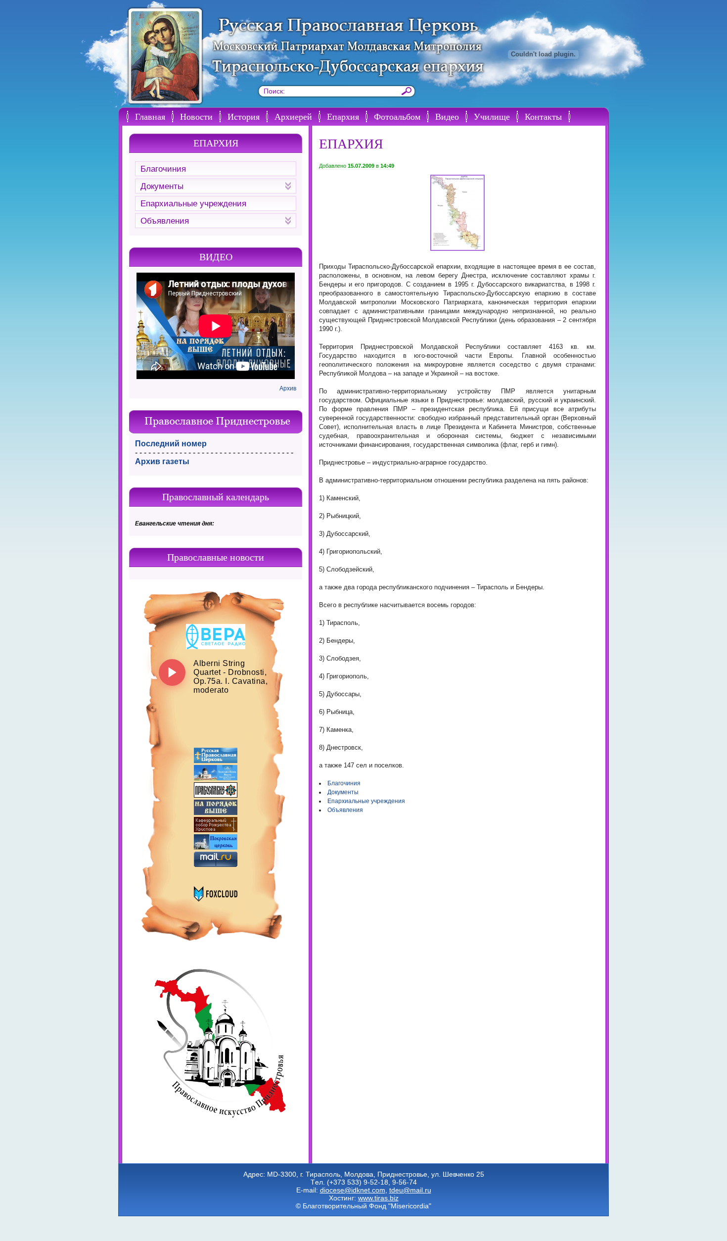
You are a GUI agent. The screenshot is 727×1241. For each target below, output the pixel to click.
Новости (196, 116)
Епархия (343, 116)
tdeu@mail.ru (410, 1190)
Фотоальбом (397, 116)
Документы (343, 792)
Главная (150, 116)
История (243, 116)
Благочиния (344, 783)
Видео (447, 116)
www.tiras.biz (378, 1198)
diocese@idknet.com (352, 1190)
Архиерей (293, 116)
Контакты (543, 116)
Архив (287, 388)
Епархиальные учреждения (366, 801)
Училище (492, 116)
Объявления (345, 810)
